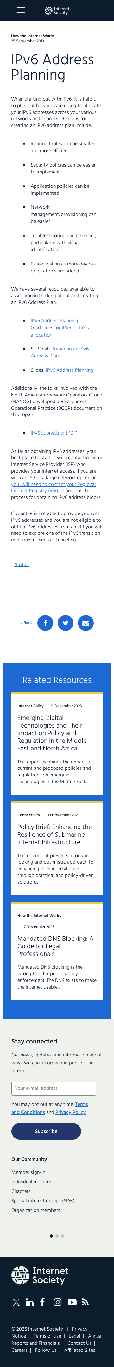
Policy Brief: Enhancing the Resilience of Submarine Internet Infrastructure (54, 835)
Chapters (21, 1191)
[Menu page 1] (51, 1236)
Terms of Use (47, 1336)
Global (21, 565)
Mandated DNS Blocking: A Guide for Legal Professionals (55, 946)
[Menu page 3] (62, 1236)
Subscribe (46, 1132)
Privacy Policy (70, 1113)
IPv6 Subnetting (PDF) (54, 433)
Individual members (32, 1182)
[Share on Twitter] (65, 623)
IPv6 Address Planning (69, 370)
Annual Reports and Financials (57, 1339)
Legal (74, 1336)
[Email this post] (86, 623)
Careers (19, 1350)
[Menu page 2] (57, 1236)
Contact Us (79, 1343)
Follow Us (46, 1350)
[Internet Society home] (57, 10)
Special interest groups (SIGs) (43, 1201)
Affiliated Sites (79, 1350)
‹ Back (27, 623)
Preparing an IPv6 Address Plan (60, 352)
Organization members (35, 1211)
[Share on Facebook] (45, 623)
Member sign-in (28, 1172)
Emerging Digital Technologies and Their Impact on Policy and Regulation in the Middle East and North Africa (52, 733)
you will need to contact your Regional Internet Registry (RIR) (53, 488)
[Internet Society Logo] (39, 1275)
